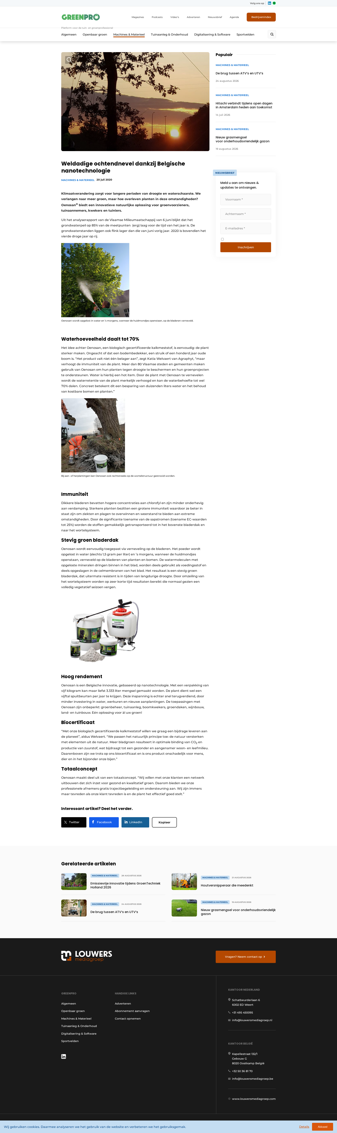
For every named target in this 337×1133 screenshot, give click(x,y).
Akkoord (322, 1126)
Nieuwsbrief (215, 17)
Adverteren (193, 17)
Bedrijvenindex (261, 17)
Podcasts (157, 17)
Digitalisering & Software (212, 34)
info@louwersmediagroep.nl (252, 1020)
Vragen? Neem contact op (243, 956)
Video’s (174, 17)
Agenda (234, 17)
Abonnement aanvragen (132, 1011)
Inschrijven (246, 247)
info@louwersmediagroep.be (252, 1078)
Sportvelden (245, 34)
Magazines (138, 17)
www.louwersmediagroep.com (254, 1099)
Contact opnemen (128, 1018)
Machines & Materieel (129, 34)
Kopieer (164, 822)
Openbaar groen (95, 34)
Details (304, 1127)
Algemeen (68, 34)
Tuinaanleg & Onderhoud (169, 34)
